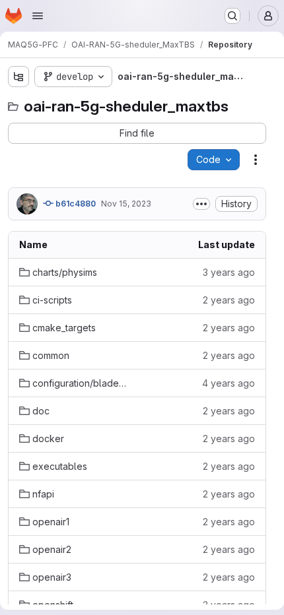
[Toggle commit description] (201, 204)
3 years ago (229, 272)
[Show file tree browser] (18, 76)
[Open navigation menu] (37, 15)
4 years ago (228, 383)
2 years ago (229, 300)
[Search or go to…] (232, 16)
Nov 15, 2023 (126, 204)
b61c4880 (74, 204)
